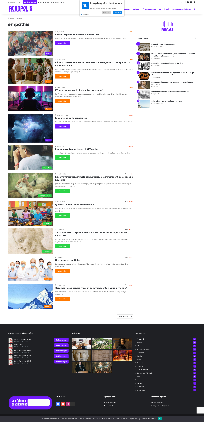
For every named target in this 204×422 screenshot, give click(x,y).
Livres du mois (164, 9)
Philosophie (140, 339)
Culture (139, 383)
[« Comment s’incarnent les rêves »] (81, 367)
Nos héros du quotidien (67, 260)
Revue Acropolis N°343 (22, 361)
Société (139, 342)
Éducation (140, 366)
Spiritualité (140, 352)
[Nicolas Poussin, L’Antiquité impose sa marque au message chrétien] (122, 343)
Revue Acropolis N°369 (22, 350)
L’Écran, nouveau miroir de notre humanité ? (79, 90)
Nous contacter (109, 406)
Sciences (140, 363)
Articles (136, 9)
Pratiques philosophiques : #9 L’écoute (77, 149)
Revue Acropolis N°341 (22, 356)
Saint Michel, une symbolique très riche (166, 101)
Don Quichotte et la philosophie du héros (167, 63)
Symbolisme (141, 390)
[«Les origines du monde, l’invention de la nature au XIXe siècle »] (102, 367)
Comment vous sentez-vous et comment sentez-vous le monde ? (91, 287)
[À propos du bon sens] (81, 343)
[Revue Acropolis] (20, 9)
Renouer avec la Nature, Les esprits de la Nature (170, 92)
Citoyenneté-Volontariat (145, 373)
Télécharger (61, 340)
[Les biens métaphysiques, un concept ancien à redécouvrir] (102, 355)
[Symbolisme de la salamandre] (144, 47)
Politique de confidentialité (160, 406)
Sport (138, 376)
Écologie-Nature (142, 370)
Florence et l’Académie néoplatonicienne (51, 2)
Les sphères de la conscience (71, 117)
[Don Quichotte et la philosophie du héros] (144, 66)
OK (160, 419)
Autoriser (118, 12)
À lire (138, 380)
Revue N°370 (18, 345)
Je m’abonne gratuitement (181, 9)
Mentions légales (157, 402)
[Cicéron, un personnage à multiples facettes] (81, 355)
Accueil (11, 18)
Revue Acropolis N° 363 (22, 339)
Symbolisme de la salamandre (163, 44)
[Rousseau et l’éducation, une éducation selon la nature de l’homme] (144, 85)
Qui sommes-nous (110, 402)
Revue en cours (124, 9)
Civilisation (140, 387)
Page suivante (123, 316)
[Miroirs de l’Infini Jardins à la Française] (102, 343)
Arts (138, 346)
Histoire (139, 356)
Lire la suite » (62, 43)
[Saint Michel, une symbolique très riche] (144, 104)
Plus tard (106, 12)
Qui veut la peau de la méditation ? (74, 204)
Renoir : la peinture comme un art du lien (77, 34)
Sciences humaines (143, 349)
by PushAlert (86, 15)
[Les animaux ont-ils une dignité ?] (122, 355)
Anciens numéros (149, 9)
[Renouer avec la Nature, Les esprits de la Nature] (144, 95)
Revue (139, 359)
